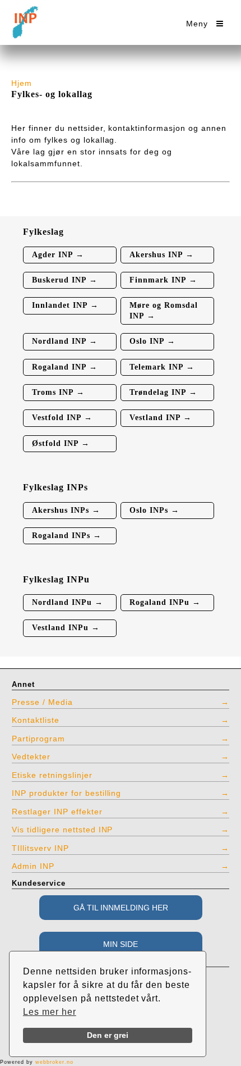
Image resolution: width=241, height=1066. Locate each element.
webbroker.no (54, 1062)
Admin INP (33, 866)
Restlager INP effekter (57, 811)
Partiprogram (38, 738)
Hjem (21, 83)
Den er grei (107, 1035)
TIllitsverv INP (40, 848)
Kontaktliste (35, 720)
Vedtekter (31, 756)
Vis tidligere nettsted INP (62, 829)
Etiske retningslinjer (52, 775)
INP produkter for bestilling (66, 793)
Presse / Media (42, 702)
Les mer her (49, 1012)
